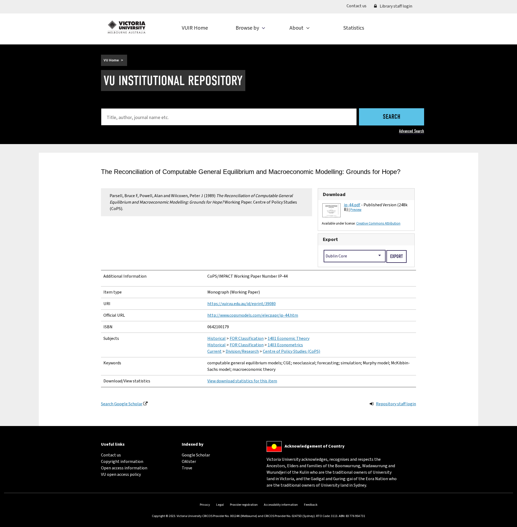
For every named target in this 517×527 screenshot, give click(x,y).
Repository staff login (396, 404)
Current (214, 351)
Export (330, 239)
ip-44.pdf (352, 205)
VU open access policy (121, 474)
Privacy (205, 504)
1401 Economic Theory (288, 338)
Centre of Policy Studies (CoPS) (291, 351)
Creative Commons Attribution (378, 223)
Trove (187, 468)
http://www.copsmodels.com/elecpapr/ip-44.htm (252, 315)
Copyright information (122, 462)
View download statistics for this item (242, 381)
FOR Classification (247, 338)
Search (391, 117)
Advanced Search (411, 131)
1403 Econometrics (285, 345)
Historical (216, 338)
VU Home (111, 60)
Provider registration (244, 504)
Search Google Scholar (121, 404)
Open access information (124, 468)
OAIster (189, 462)
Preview (355, 209)
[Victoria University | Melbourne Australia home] (126, 27)
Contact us (358, 6)
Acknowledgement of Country (314, 446)
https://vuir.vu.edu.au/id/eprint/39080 (241, 304)
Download (334, 194)
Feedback (310, 504)
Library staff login (395, 6)
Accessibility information (281, 504)
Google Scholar (196, 455)
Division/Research (242, 351)
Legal (220, 504)
